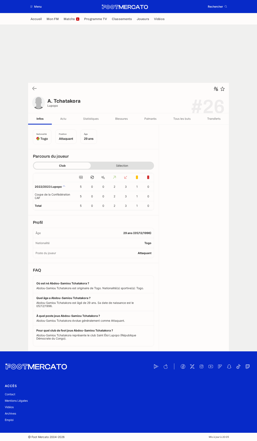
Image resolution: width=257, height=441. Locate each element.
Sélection (122, 165)
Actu (63, 118)
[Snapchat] (229, 366)
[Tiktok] (238, 366)
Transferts (213, 118)
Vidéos (9, 407)
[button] (36, 6)
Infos (40, 118)
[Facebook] (183, 366)
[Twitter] (192, 366)
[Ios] (165, 366)
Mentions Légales (16, 400)
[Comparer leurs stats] (216, 88)
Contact (10, 394)
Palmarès (150, 118)
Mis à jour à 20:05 (219, 436)
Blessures (121, 118)
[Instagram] (201, 366)
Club (62, 165)
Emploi (9, 420)
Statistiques (91, 118)
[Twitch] (248, 366)
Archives (10, 413)
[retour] (34, 88)
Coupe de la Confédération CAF (52, 196)
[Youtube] (211, 366)
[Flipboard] (220, 366)
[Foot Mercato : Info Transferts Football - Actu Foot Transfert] (124, 6)
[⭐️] (222, 88)
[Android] (156, 366)
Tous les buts (182, 118)
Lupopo (52, 105)
